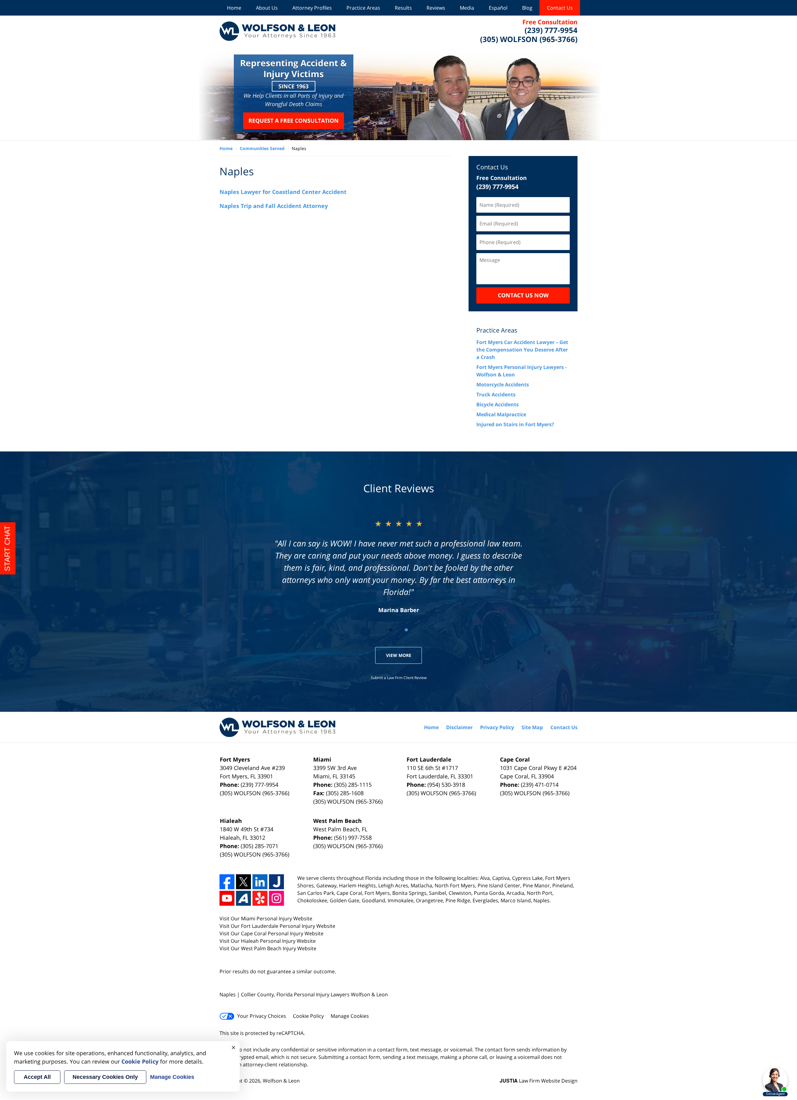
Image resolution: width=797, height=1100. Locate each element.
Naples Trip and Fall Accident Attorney (273, 206)
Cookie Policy (308, 1016)
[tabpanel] (398, 565)
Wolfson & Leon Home (277, 31)
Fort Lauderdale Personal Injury (278, 926)
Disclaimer (459, 727)
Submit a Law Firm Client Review (399, 677)
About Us (267, 7)
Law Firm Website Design (539, 1080)
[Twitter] (243, 881)
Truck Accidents (496, 394)
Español (498, 7)
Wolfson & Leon (281, 1080)
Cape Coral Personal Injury (272, 933)
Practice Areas (363, 7)
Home (234, 7)
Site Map (532, 727)
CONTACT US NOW (523, 295)
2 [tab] (406, 630)
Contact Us (560, 7)
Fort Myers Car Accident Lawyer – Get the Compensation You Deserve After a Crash (522, 350)
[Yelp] (259, 898)
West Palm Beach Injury (269, 948)
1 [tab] (390, 630)
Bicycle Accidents (497, 404)
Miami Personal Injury (267, 918)
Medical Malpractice (501, 414)
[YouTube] (226, 898)
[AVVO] (243, 898)
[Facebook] (226, 881)
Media (467, 7)
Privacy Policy (497, 727)
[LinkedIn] (259, 881)
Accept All (37, 1077)
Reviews (436, 7)
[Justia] (276, 881)
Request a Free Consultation (293, 120)
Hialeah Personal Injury (269, 940)
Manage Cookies (350, 1016)
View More (398, 655)
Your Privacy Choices (261, 1016)
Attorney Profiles (312, 7)
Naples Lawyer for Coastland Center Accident (283, 192)
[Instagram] (276, 898)
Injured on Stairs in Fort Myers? (515, 424)
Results (403, 7)
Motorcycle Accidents (502, 384)
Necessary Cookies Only (105, 1077)
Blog (527, 7)
